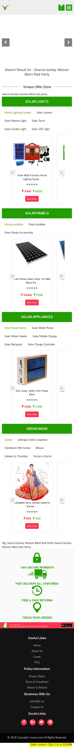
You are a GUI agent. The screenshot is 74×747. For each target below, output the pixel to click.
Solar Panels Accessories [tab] (19, 232)
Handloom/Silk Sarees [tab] (17, 448)
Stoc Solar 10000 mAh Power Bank (32, 392)
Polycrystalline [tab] (37, 224)
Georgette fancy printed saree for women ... (32, 504)
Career (37, 657)
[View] (37, 170)
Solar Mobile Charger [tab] (45, 336)
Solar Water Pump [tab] (42, 328)
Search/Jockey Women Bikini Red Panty (30, 543)
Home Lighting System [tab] (18, 112)
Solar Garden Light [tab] (15, 129)
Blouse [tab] (40, 448)
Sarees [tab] (8, 440)
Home (37, 645)
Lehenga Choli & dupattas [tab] (32, 440)
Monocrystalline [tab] (14, 224)
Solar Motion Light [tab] (15, 121)
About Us (37, 651)
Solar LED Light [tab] (41, 129)
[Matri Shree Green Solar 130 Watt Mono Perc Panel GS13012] (32, 253)
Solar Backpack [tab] (13, 344)
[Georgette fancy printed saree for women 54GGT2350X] (32, 482)
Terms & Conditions (37, 682)
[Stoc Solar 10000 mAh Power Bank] (32, 370)
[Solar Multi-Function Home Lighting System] (32, 154)
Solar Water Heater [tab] (16, 336)
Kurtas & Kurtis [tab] (43, 456)
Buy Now (32, 199)
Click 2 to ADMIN (60, 744)
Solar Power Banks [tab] (15, 328)
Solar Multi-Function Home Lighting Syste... (32, 177)
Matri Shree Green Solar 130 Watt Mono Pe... (31, 280)
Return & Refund (37, 687)
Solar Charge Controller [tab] (41, 344)
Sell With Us (37, 701)
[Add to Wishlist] (26, 170)
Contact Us (37, 707)
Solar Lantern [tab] (44, 112)
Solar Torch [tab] (38, 121)
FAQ (37, 662)
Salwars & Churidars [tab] (16, 456)
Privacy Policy (37, 676)
